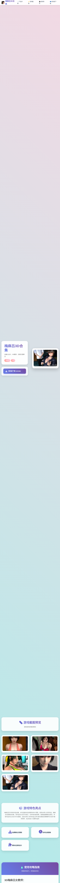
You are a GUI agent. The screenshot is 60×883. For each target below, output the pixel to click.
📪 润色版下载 (53, 2)
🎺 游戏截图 (30, 2)
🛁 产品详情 (20, 2)
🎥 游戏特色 (41, 2)
